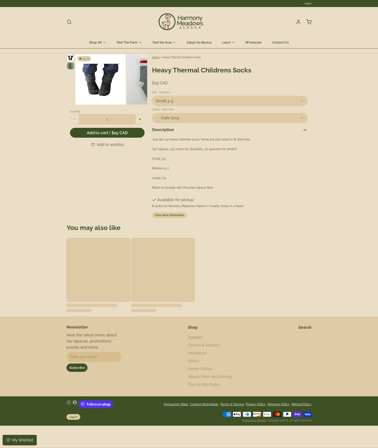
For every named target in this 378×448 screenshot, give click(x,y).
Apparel (195, 337)
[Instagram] (68, 404)
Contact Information (204, 404)
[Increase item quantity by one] (140, 119)
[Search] (69, 22)
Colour (163, 109)
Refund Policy (302, 404)
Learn (226, 42)
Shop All (95, 42)
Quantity (75, 111)
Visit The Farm (127, 42)
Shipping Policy (279, 404)
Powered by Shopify (254, 420)
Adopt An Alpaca (199, 42)
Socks (193, 360)
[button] (107, 133)
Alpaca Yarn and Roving (210, 376)
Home (155, 57)
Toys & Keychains (204, 384)
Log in (308, 3)
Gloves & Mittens (203, 345)
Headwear (197, 353)
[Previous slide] (82, 79)
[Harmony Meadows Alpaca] (181, 22)
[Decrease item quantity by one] (74, 119)
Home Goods (200, 368)
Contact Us (280, 42)
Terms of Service (232, 404)
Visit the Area (162, 42)
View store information (169, 215)
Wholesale (253, 42)
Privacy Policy (256, 404)
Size (161, 92)
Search (305, 327)
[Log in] (296, 22)
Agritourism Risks (176, 404)
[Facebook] (75, 404)
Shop (193, 327)
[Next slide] (140, 79)
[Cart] (307, 22)
